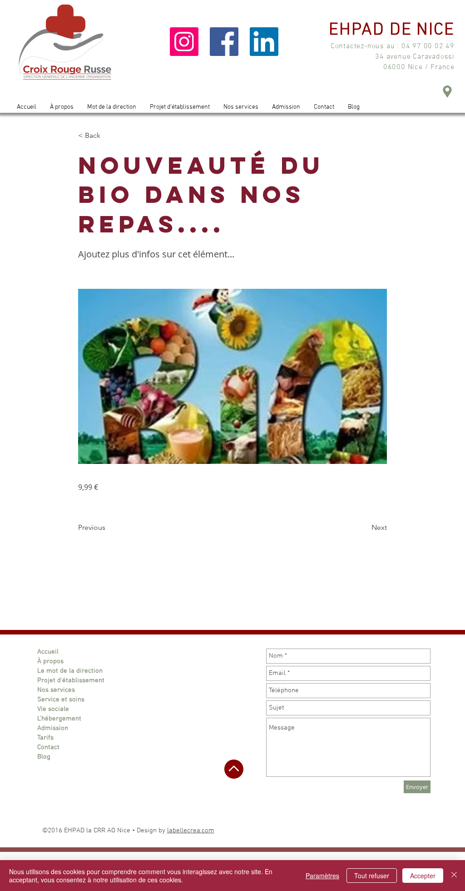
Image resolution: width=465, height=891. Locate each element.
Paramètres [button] (322, 875)
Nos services (56, 690)
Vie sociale (53, 709)
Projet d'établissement (70, 680)
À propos (50, 661)
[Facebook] (224, 41)
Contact (48, 747)
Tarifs (45, 738)
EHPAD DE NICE (392, 30)
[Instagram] (184, 41)
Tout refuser (371, 875)
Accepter (422, 875)
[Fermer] (454, 875)
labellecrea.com (190, 830)
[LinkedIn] (264, 41)
